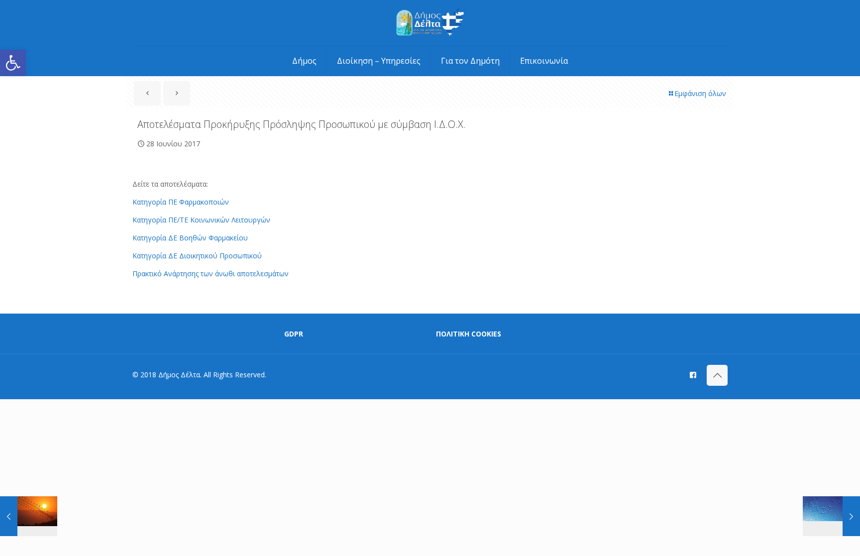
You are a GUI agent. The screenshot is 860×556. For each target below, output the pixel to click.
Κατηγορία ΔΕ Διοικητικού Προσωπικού (197, 255)
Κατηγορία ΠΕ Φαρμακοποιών (180, 202)
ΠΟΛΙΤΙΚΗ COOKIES (468, 333)
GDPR (293, 333)
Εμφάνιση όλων (700, 93)
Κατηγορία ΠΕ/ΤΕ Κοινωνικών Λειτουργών (201, 219)
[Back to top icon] (717, 375)
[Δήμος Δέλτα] (430, 22)
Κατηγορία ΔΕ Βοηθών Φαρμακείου (190, 237)
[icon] (693, 374)
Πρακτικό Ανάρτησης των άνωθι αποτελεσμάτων (210, 273)
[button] (13, 63)
